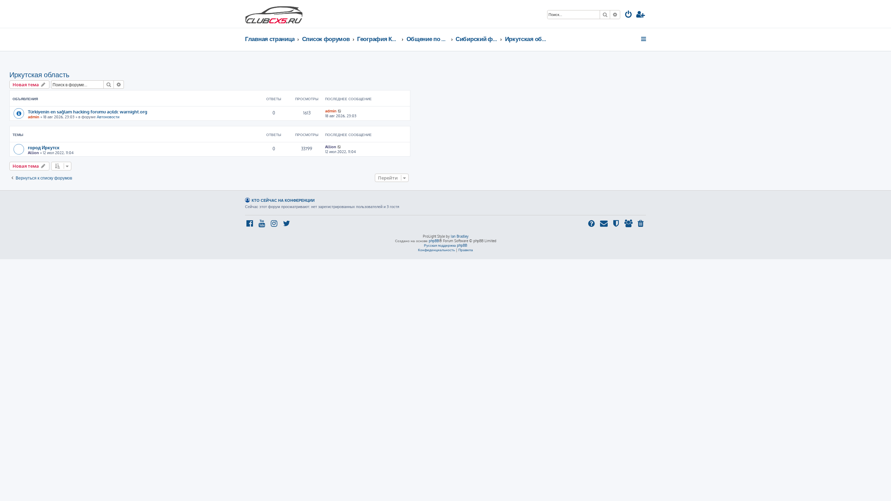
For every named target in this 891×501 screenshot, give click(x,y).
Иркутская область (39, 74)
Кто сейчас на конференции (283, 200)
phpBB (434, 241)
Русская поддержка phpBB (445, 245)
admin (33, 116)
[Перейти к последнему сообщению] (340, 111)
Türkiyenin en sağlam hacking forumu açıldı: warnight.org (87, 111)
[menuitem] (628, 15)
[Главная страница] (274, 13)
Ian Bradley (459, 236)
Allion (33, 152)
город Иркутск (44, 147)
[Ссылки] (644, 39)
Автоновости (108, 116)
